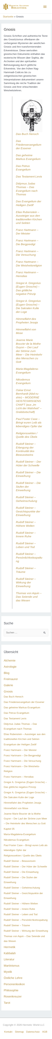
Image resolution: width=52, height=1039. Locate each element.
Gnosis (8, 691)
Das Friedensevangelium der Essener (28, 144)
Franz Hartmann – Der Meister (20, 750)
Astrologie (10, 666)
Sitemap (19, 1031)
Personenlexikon (14, 984)
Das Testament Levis (29, 176)
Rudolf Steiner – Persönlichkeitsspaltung (29, 557)
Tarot (7, 1002)
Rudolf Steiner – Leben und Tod (20, 914)
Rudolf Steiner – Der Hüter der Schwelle (25, 866)
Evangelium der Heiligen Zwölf (20, 744)
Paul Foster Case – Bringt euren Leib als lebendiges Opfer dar (29, 422)
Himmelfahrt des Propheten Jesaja (22, 802)
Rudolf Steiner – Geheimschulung (22, 887)
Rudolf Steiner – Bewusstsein (20, 861)
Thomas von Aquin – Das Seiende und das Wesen (29, 597)
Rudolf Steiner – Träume (17, 925)
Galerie (8, 685)
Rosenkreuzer (13, 996)
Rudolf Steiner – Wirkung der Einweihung (26, 582)
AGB (44, 1031)
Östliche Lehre (13, 977)
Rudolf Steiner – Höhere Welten (21, 903)
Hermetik (9, 947)
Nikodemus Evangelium (16, 840)
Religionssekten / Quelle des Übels (23, 855)
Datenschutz (33, 1031)
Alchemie (9, 660)
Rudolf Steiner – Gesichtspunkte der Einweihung (28, 511)
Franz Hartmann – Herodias (19, 776)
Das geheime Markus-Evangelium (22, 707)
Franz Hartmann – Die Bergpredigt (22, 755)
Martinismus (11, 965)
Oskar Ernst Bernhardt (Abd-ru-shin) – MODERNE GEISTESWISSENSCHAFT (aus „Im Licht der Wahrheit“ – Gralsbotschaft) (29, 401)
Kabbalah (10, 953)
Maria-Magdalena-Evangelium (20, 834)
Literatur (9, 959)
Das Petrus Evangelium (16, 713)
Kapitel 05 (9, 829)
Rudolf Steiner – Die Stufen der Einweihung (28, 486)
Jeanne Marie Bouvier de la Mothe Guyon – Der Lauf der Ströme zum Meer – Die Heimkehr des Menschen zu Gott (29, 351)
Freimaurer (11, 679)
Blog (6, 672)
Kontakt (8, 1031)
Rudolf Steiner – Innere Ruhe (19, 909)
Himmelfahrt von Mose (16, 808)
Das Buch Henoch (27, 133)
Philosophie (11, 990)
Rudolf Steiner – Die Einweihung (21, 872)
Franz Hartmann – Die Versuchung (22, 761)
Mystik (8, 971)
